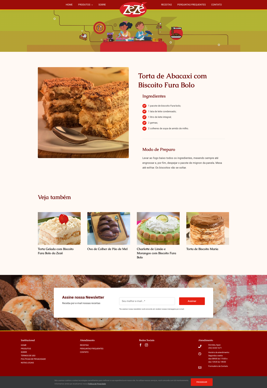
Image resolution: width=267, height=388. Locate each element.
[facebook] (140, 344)
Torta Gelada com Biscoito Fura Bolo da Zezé (56, 251)
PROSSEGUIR (201, 382)
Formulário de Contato (218, 366)
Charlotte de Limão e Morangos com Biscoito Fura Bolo (156, 253)
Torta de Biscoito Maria (202, 249)
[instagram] (146, 344)
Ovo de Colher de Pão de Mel (107, 249)
